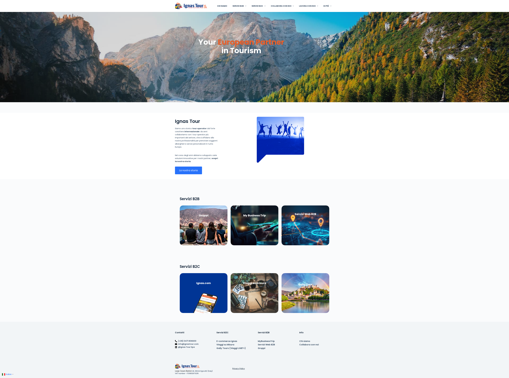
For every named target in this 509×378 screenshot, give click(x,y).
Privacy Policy (238, 368)
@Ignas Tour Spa (186, 347)
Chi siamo (222, 6)
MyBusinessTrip (266, 341)
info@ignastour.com (188, 344)
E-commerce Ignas (226, 341)
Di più (326, 6)
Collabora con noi (281, 6)
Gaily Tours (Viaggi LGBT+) (231, 348)
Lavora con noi (307, 6)
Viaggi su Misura (225, 344)
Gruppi (261, 348)
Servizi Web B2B (266, 344)
